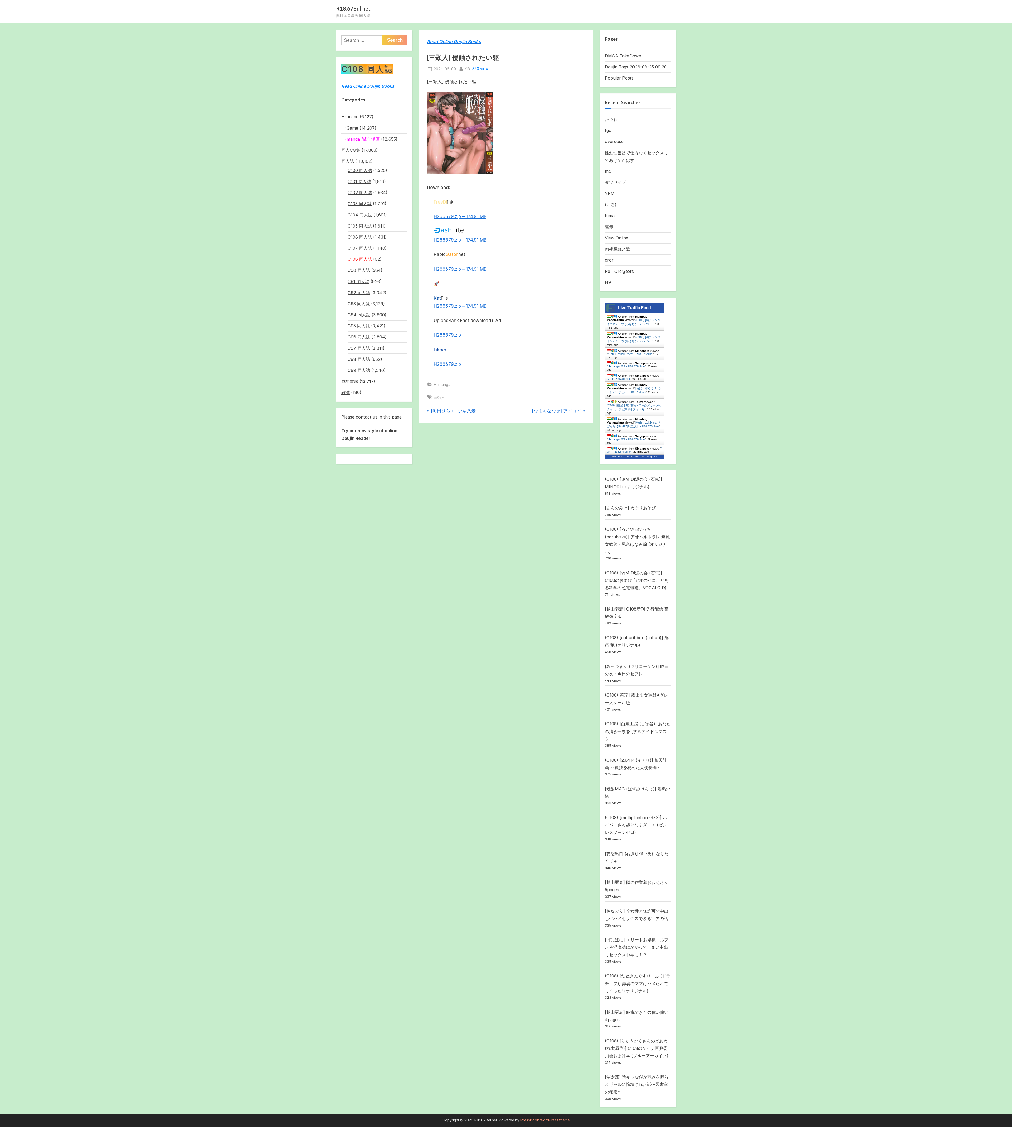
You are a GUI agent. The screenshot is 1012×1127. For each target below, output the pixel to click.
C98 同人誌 (359, 359)
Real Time (633, 456)
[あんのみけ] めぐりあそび (630, 507)
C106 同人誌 (360, 237)
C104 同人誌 (360, 215)
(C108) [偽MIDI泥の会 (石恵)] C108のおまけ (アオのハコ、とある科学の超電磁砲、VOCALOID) (637, 580)
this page (392, 417)
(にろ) (610, 204)
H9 (608, 282)
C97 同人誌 (359, 348)
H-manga (442, 384)
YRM (610, 193)
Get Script (618, 456)
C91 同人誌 (358, 281)
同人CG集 (350, 150)
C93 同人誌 (359, 303)
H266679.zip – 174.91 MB (460, 216)
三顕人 (439, 397)
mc (608, 171)
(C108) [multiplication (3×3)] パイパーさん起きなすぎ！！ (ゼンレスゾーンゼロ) (636, 825)
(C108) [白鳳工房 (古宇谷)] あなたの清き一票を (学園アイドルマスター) (638, 731)
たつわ (611, 119)
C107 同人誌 (360, 248)
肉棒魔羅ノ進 (617, 249)
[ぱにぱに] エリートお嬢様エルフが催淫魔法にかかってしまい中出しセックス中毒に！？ (636, 947)
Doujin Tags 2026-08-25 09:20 (636, 67)
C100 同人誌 (360, 170)
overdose (614, 141)
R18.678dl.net (353, 8)
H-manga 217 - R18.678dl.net (626, 366)
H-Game (349, 128)
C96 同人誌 (359, 336)
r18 (467, 68)
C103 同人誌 (360, 203)
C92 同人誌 (359, 292)
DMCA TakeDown (623, 55)
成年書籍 (349, 381)
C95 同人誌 (359, 325)
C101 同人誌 (359, 181)
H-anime (349, 116)
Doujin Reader (355, 438)
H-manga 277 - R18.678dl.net (626, 439)
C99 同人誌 (359, 370)
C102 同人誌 (360, 192)
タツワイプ (615, 182)
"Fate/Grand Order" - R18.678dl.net (630, 354)
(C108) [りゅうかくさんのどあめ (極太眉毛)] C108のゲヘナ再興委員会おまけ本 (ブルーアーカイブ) (636, 1048)
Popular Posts (619, 78)
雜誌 (345, 392)
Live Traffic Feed (634, 308)
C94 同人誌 (359, 314)
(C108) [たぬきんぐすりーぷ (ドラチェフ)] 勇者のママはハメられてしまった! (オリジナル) (637, 983)
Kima (610, 215)
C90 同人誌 (359, 270)
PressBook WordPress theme (545, 1120)
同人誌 (347, 161)
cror (609, 260)
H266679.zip (447, 335)
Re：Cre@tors (619, 271)
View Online (616, 237)
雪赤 (609, 226)
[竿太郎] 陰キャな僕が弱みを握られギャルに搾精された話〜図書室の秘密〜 (636, 1084)
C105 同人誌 (360, 226)
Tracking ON (649, 456)
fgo (608, 130)
